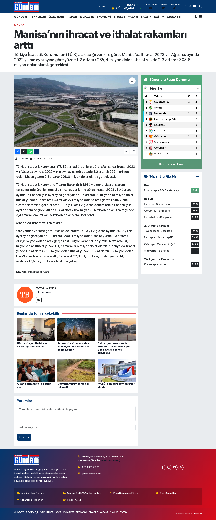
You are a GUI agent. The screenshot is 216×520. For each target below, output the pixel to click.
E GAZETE (87, 16)
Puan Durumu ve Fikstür (126, 493)
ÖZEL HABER (57, 16)
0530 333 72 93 (90, 467)
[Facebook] (162, 467)
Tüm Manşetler (168, 493)
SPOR (73, 16)
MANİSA (19, 25)
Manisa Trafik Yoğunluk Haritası (84, 493)
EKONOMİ (104, 16)
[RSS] (181, 467)
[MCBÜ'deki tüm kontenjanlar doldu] (117, 370)
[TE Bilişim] (25, 294)
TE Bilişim (23, 159)
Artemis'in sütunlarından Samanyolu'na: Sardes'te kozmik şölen (73, 346)
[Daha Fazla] (36, 151)
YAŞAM (133, 16)
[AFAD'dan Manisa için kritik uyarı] (36, 370)
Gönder (24, 437)
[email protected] (110, 460)
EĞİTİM (159, 16)
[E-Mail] (39, 300)
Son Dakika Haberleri (31, 500)
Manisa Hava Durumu (32, 493)
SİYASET (119, 16)
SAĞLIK (146, 16)
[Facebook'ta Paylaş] (17, 151)
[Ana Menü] (199, 17)
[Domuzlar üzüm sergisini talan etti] (76, 370)
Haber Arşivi (74, 500)
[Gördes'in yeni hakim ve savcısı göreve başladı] (36, 329)
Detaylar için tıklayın (171, 164)
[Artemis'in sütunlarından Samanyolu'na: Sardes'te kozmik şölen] (76, 329)
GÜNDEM (20, 16)
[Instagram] (168, 467)
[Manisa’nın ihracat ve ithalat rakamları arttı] (76, 111)
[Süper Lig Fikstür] (197, 176)
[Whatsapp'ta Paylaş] (30, 151)
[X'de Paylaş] (24, 151)
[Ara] (200, 6)
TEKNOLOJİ (38, 16)
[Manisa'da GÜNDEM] (26, 6)
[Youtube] (175, 467)
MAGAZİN (174, 16)
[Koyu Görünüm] (196, 16)
